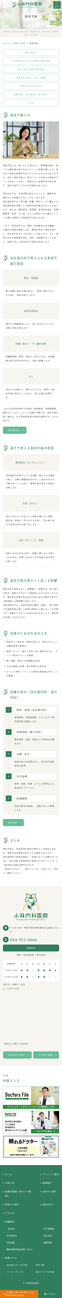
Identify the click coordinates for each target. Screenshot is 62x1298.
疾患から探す (12, 1204)
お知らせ (10, 1183)
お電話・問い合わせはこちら (20, 1294)
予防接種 (10, 1243)
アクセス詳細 (45, 1055)
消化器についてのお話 (17, 1265)
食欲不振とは (31, 53)
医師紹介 (47, 1183)
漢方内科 (12, 823)
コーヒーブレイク (15, 1272)
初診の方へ (48, 1204)
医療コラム (11, 1258)
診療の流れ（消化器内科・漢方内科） (31, 94)
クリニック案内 (51, 1174)
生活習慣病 (49, 1229)
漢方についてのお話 (45, 1272)
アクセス (51, 1294)
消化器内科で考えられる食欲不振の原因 (31, 61)
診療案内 (10, 1222)
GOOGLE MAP (16, 1055)
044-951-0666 (23, 939)
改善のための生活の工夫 (31, 86)
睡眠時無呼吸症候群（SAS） (20, 1249)
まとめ (31, 103)
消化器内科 (14, 430)
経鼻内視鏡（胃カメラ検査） (18, 1193)
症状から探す (50, 1191)
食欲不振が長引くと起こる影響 (31, 78)
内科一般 (40, 1265)
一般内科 (10, 1229)
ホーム (8, 1174)
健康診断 (48, 1243)
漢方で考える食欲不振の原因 (30, 69)
